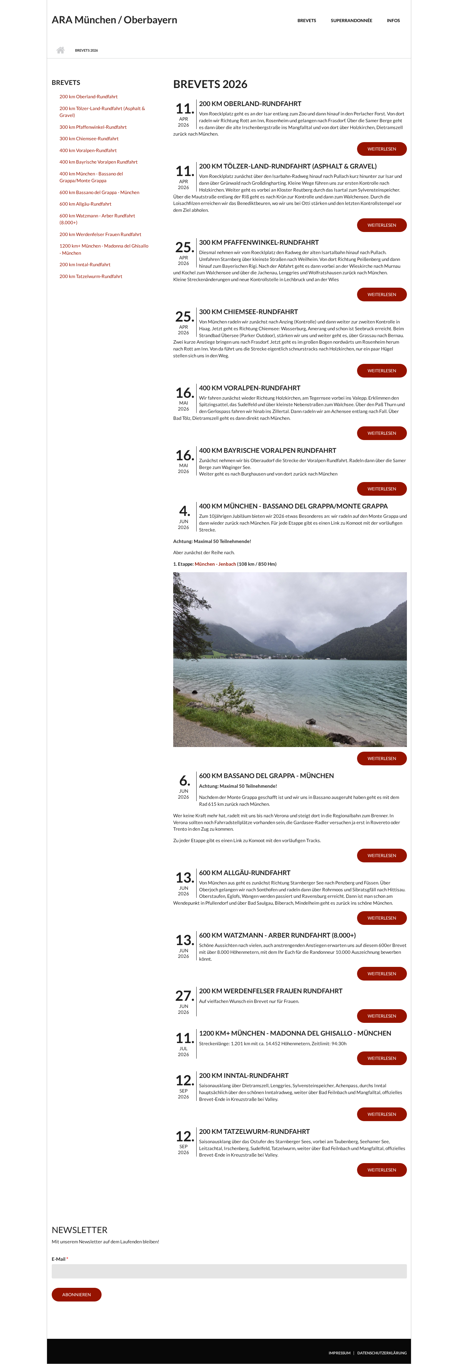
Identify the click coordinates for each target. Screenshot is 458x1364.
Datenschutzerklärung (382, 1353)
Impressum (340, 1353)
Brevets (307, 20)
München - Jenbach (215, 564)
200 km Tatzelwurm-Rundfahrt (91, 276)
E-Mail (60, 1259)
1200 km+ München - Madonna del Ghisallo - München (104, 249)
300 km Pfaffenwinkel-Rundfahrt (93, 127)
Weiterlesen (382, 148)
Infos (393, 20)
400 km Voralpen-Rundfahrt (88, 150)
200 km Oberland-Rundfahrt (89, 96)
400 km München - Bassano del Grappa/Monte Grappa (91, 177)
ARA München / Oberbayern (114, 19)
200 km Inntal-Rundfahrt (85, 264)
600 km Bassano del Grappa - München (99, 192)
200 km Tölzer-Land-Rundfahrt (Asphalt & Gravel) (102, 111)
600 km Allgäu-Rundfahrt (86, 203)
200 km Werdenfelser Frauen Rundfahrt (100, 234)
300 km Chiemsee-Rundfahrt (89, 138)
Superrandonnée (351, 20)
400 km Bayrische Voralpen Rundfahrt (99, 162)
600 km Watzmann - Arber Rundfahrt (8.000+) (97, 219)
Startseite (60, 50)
